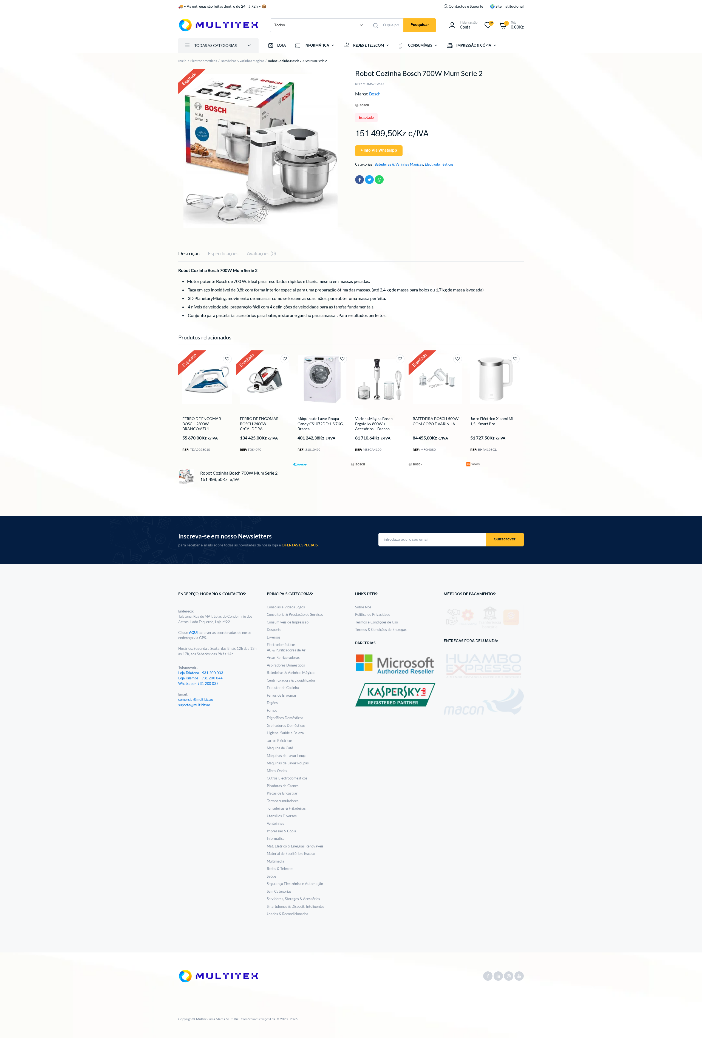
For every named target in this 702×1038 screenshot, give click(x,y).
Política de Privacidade (372, 614)
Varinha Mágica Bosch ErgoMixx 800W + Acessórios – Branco (374, 423)
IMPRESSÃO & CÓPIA (473, 45)
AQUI (194, 632)
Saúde (271, 876)
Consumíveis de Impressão (287, 622)
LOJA (281, 45)
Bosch (375, 93)
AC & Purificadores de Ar (286, 650)
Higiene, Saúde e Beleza (285, 733)
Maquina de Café (280, 748)
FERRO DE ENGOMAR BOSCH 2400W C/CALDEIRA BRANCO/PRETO (259, 426)
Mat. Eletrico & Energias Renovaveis (295, 846)
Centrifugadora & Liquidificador (291, 680)
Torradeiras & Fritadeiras (286, 808)
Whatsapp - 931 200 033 (198, 683)
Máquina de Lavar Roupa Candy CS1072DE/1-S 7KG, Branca (321, 423)
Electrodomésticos (203, 61)
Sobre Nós (363, 607)
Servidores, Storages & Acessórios (293, 899)
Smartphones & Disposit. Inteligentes (296, 906)
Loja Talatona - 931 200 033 (200, 673)
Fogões (272, 702)
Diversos (274, 637)
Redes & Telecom (280, 868)
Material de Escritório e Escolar (291, 853)
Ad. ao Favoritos (227, 358)
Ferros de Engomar (282, 695)
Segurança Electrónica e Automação (295, 883)
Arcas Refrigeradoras (283, 657)
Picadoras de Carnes (283, 786)
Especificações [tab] (223, 253)
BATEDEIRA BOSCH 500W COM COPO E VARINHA (435, 421)
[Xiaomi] (473, 464)
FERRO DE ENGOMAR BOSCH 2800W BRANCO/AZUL (201, 423)
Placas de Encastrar (282, 793)
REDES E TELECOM (368, 45)
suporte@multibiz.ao (194, 705)
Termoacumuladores (283, 801)
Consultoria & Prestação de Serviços (295, 614)
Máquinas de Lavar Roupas (288, 763)
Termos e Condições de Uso (376, 622)
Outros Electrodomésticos (287, 778)
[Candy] (300, 463)
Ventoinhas (275, 823)
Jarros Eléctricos (280, 740)
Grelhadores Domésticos (286, 725)
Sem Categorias (279, 891)
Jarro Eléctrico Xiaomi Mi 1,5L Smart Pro (491, 421)
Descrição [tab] (189, 253)
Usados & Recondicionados (287, 914)
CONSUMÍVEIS (420, 45)
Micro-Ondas (277, 770)
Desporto (274, 629)
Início (182, 61)
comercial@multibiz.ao (195, 699)
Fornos (272, 710)
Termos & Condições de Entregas (381, 629)
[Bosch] (358, 463)
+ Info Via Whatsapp (379, 150)
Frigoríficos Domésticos (285, 718)
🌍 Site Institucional (507, 6)
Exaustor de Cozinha (283, 687)
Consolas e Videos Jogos (286, 607)
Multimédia (276, 861)
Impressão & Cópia (281, 831)
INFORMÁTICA (316, 45)
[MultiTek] (218, 25)
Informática (276, 838)
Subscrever (505, 539)
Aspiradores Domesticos (286, 665)
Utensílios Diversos (282, 816)
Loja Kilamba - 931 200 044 (200, 678)
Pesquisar (420, 25)
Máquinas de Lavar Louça (287, 755)
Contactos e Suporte (466, 6)
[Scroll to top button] (690, 1026)
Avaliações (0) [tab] (261, 253)
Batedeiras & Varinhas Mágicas (242, 61)
